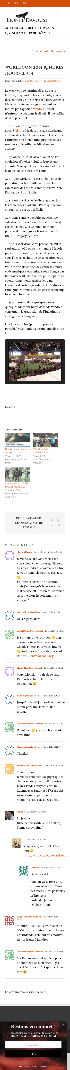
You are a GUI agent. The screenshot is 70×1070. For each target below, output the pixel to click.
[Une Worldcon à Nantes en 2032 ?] (17, 440)
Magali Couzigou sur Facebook (31, 916)
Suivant (56, 51)
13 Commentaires (52, 80)
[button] (27, 372)
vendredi (39, 109)
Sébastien (21, 811)
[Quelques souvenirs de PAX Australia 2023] (17, 474)
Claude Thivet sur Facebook (29, 552)
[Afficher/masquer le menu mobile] (63, 12)
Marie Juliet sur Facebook (28, 612)
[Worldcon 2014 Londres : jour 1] (45, 440)
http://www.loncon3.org (37, 656)
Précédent (41, 51)
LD (25, 839)
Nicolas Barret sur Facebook (29, 765)
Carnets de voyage (33, 80)
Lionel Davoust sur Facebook (30, 631)
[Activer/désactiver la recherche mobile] (56, 12)
